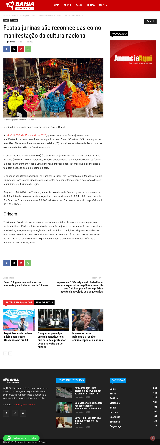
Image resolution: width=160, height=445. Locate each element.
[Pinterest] (21, 49)
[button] (21, 438)
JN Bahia (11, 42)
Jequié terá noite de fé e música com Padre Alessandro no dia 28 (17, 337)
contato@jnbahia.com (23, 404)
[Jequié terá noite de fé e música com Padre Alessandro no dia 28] (19, 320)
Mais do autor (44, 302)
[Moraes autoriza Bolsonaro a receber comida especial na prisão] (87, 320)
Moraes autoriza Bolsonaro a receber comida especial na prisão (87, 337)
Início (56, 5)
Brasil (67, 5)
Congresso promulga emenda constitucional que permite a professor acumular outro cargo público (52, 340)
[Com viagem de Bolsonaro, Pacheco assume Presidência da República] (64, 407)
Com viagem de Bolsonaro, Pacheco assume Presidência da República (89, 405)
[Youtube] (23, 413)
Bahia (79, 5)
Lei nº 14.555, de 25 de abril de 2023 (26, 135)
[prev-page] (5, 353)
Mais (102, 5)
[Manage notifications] (152, 438)
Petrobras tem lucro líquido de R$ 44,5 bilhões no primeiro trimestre (88, 390)
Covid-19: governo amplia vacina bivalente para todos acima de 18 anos (25, 284)
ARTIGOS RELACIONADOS (18, 302)
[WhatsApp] (28, 49)
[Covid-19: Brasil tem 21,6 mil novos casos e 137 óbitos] (64, 422)
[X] (14, 49)
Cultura (14, 20)
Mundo (91, 5)
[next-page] (10, 353)
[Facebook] (6, 49)
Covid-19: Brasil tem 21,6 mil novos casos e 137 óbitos (88, 420)
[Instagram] (15, 413)
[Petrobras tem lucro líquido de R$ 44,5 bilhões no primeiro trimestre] (64, 392)
